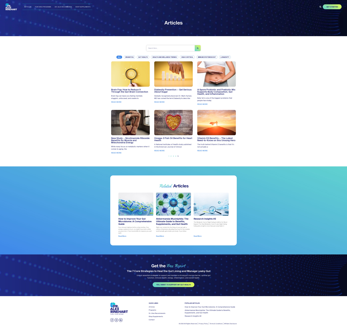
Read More (122, 236)
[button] (320, 6)
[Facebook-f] (112, 320)
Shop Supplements (82, 7)
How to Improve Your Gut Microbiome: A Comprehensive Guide (135, 221)
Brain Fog (129, 57)
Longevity (225, 57)
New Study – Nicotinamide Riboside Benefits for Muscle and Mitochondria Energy (130, 140)
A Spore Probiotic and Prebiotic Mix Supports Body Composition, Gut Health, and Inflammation (216, 91)
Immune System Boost (207, 57)
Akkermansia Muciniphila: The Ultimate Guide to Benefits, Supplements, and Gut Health (172, 221)
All (119, 57)
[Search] (198, 48)
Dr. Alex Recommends (63, 7)
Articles (27, 7)
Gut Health (143, 57)
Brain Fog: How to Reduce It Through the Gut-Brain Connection (129, 90)
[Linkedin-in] (121, 320)
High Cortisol (187, 57)
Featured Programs (43, 7)
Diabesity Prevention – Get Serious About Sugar (173, 90)
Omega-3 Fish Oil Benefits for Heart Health (173, 139)
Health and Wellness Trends (164, 57)
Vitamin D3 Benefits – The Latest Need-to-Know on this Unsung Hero (216, 139)
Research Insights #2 (205, 218)
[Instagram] (116, 320)
